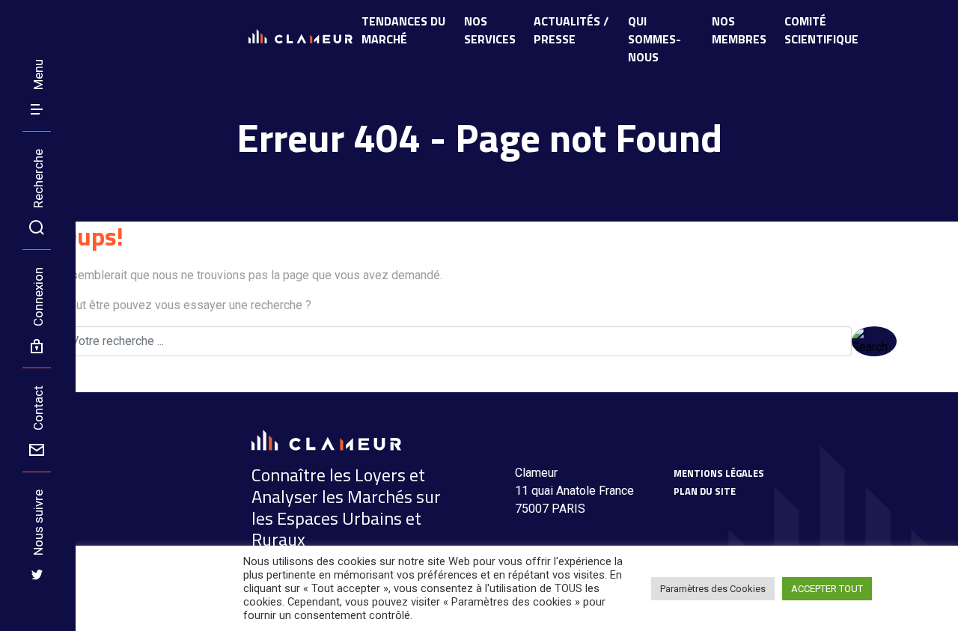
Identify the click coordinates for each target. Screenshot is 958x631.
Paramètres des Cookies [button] (713, 588)
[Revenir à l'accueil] (16, 16)
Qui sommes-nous (654, 39)
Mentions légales (719, 473)
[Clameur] (326, 439)
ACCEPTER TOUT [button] (827, 588)
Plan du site (705, 491)
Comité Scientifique (821, 30)
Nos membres (739, 30)
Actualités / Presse (571, 30)
